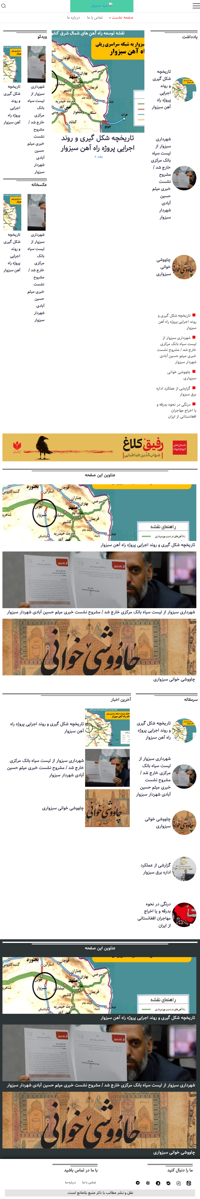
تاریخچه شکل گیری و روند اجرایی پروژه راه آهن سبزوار (161, 89)
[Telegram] (137, 1183)
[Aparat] (148, 1183)
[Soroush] (158, 1183)
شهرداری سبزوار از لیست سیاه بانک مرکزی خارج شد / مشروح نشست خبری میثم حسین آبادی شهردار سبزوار (161, 178)
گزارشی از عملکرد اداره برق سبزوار (176, 391)
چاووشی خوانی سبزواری (163, 266)
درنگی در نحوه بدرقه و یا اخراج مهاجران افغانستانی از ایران (176, 410)
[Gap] (178, 1183)
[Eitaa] (189, 1183)
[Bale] (168, 1183)
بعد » (99, 157)
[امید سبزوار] (102, 6)
